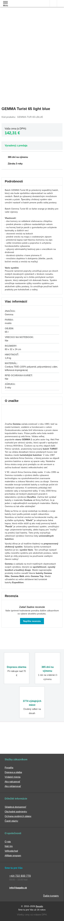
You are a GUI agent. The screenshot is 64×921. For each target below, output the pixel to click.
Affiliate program (13, 855)
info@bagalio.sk (18, 887)
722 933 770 (20, 875)
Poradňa (9, 767)
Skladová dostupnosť (15, 807)
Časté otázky (11, 821)
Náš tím (9, 846)
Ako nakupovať (12, 781)
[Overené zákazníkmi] (47, 735)
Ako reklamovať (13, 786)
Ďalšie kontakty (51, 895)
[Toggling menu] (5, 2)
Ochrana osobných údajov (18, 816)
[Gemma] (16, 419)
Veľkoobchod (11, 851)
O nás (8, 841)
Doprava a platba (13, 772)
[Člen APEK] (15, 735)
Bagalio (39, 906)
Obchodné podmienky (16, 811)
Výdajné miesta (12, 777)
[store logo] (20, 6)
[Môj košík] (60, 3)
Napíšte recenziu (32, 621)
